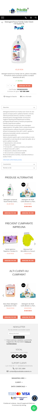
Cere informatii (26, 96)
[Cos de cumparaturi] (31, 18)
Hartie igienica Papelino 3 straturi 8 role (10, 250)
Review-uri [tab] (7, 168)
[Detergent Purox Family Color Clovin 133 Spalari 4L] (19, 49)
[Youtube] (17, 356)
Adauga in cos (24, 86)
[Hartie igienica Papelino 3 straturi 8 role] (10, 239)
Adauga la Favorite (11, 96)
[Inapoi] (1, 22)
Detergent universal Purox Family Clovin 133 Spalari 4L (10, 200)
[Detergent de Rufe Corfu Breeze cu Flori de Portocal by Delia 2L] (28, 190)
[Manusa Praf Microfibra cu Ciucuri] (28, 239)
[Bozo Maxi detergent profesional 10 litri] (10, 290)
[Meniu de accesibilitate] (34, 398)
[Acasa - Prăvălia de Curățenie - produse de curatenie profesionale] (19, 10)
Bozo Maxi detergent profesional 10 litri (10, 305)
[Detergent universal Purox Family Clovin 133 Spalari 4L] (10, 190)
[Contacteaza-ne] (26, 18)
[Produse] (3, 18)
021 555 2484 (20, 369)
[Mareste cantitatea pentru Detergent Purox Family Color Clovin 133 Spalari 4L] (14, 85)
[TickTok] (21, 356)
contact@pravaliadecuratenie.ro (20, 371)
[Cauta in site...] (35, 18)
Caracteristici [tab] (7, 164)
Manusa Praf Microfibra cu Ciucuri (28, 250)
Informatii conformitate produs (12, 160)
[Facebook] (13, 356)
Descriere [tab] (6, 107)
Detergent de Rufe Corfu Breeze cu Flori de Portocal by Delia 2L (28, 200)
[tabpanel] (19, 49)
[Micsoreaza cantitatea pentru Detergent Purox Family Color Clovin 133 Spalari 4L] (8, 85)
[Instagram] (25, 356)
